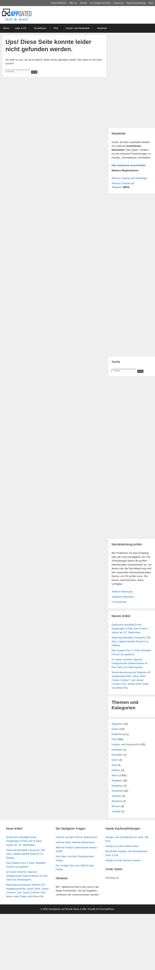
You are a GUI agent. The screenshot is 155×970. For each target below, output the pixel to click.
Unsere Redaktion (58, 3)
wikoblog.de (112, 877)
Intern (115, 760)
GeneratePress (106, 909)
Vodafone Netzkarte (123, 596)
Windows (117, 801)
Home (6, 28)
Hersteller (117, 754)
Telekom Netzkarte (122, 591)
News (151, 3)
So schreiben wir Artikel (100, 3)
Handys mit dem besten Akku (122, 846)
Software (117, 796)
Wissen (116, 806)
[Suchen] (34, 72)
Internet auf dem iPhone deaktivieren (76, 837)
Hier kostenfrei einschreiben (129, 165)
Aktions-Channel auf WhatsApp (129, 178)
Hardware (102, 28)
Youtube (116, 811)
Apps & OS (20, 28)
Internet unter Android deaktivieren (75, 842)
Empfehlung (118, 734)
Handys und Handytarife (78, 28)
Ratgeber (117, 780)
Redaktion (117, 785)
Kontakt (83, 3)
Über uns (73, 3)
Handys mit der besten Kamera (122, 860)
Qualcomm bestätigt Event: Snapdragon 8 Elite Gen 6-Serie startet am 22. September (129, 628)
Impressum (119, 3)
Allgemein (117, 723)
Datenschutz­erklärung (136, 3)
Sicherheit (117, 790)
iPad (114, 765)
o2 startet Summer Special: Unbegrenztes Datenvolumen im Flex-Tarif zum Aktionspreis (130, 663)
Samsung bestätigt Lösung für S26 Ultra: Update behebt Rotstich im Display (131, 641)
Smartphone (40, 28)
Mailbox (116, 770)
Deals (115, 729)
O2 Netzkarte (119, 602)
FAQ (56, 28)
